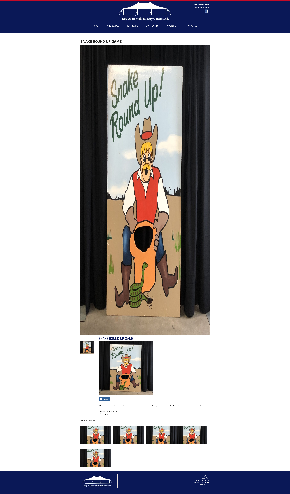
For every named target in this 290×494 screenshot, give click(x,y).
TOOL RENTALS (172, 26)
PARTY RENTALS (112, 26)
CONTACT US (191, 26)
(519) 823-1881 (204, 7)
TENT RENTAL (132, 26)
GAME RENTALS (152, 26)
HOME (95, 26)
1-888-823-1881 (204, 4)
